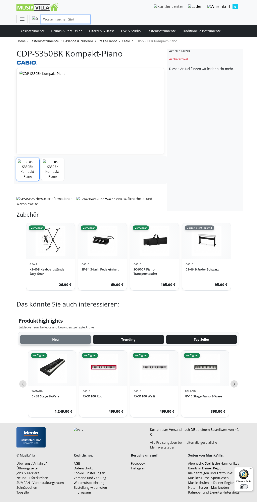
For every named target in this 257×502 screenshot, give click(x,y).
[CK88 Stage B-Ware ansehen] (52, 368)
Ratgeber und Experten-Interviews (214, 492)
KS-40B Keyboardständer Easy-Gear (48, 271)
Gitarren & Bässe (102, 31)
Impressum (82, 492)
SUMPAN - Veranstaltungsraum (40, 482)
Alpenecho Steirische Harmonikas (213, 463)
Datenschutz (83, 468)
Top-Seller (201, 339)
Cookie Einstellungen (89, 473)
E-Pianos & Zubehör (78, 41)
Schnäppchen (26, 487)
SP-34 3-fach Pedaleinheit (100, 269)
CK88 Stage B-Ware (45, 396)
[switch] (244, 486)
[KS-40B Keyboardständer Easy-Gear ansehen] (50, 241)
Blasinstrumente (32, 31)
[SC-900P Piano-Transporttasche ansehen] (154, 241)
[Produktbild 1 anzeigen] (28, 169)
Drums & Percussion (67, 31)
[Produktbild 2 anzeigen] (53, 169)
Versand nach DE (182, 429)
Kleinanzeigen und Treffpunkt (210, 473)
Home (21, 41)
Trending (128, 339)
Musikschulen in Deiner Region (211, 482)
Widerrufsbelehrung (89, 482)
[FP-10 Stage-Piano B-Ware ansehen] (205, 368)
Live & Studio (131, 31)
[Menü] (250, 469)
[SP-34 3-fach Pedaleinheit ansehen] (102, 241)
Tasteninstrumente (161, 31)
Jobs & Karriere (27, 473)
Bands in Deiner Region (205, 468)
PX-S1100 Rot (92, 396)
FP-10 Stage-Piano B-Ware (203, 396)
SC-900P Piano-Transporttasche (145, 271)
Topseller (23, 492)
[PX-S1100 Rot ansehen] (103, 368)
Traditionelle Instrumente (201, 31)
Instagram (138, 468)
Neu (55, 339)
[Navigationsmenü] (22, 19)
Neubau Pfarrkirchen (32, 478)
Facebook (138, 463)
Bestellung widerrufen (90, 487)
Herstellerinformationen (54, 198)
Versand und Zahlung (90, 478)
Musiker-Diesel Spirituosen (208, 478)
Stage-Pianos (107, 41)
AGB (77, 463)
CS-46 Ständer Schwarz (202, 269)
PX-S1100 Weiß (144, 396)
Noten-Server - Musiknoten (208, 487)
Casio (126, 41)
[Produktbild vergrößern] (90, 111)
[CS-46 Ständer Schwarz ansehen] (206, 241)
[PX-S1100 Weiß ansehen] (154, 368)
